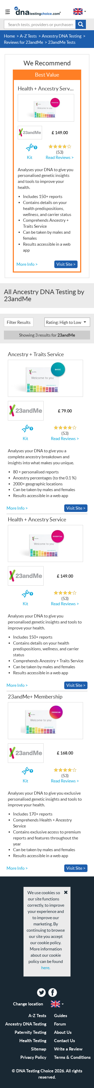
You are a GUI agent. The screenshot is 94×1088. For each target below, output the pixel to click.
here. (45, 967)
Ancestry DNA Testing (25, 1024)
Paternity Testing (30, 1032)
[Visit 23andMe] (46, 108)
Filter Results (19, 322)
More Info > (27, 264)
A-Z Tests (37, 1015)
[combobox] (45, 24)
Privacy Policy (33, 1057)
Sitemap (38, 1049)
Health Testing (32, 1040)
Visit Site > (65, 264)
